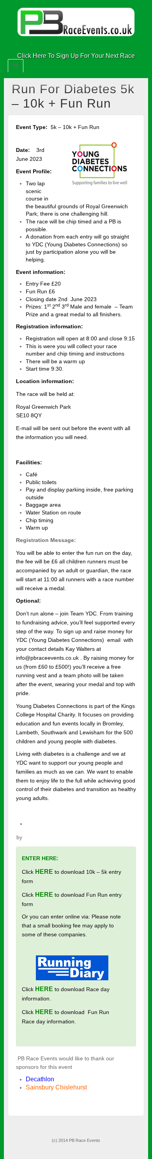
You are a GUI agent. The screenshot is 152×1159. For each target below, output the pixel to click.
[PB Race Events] (76, 21)
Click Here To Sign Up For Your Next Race (76, 55)
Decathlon (41, 1079)
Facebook (71, 45)
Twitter (81, 45)
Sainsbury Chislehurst (56, 1087)
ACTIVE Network (47, 837)
